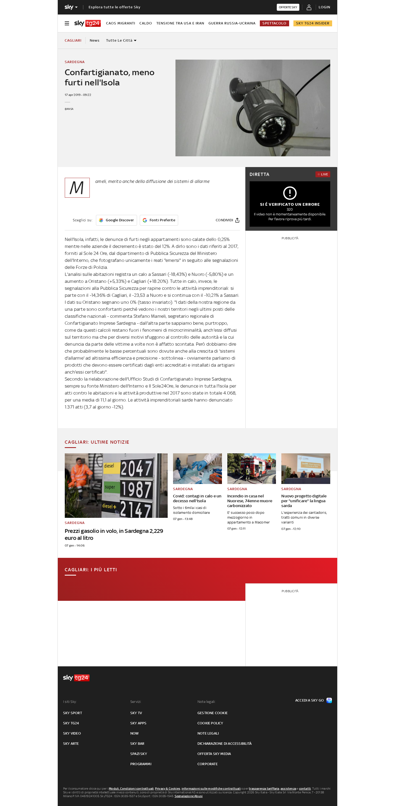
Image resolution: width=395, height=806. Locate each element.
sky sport (72, 713)
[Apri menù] (67, 23)
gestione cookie (213, 713)
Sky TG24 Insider (312, 23)
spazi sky (138, 754)
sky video (72, 733)
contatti (305, 788)
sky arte (71, 744)
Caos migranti (120, 23)
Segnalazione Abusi (189, 796)
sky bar (137, 744)
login (324, 7)
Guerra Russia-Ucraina (232, 23)
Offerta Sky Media (214, 754)
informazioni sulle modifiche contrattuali (211, 788)
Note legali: (207, 702)
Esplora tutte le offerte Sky (115, 7)
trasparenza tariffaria (264, 788)
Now (134, 733)
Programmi (140, 764)
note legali (208, 733)
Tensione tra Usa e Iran (180, 23)
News (95, 40)
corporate (208, 764)
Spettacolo (274, 23)
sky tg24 (71, 723)
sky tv (136, 713)
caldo (145, 23)
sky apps (138, 723)
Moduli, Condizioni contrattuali (131, 788)
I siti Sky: (70, 702)
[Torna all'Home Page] (87, 23)
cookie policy (210, 723)
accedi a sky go (309, 700)
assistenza (288, 788)
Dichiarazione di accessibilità (225, 744)
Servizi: (136, 702)
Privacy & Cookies (167, 788)
